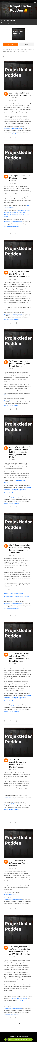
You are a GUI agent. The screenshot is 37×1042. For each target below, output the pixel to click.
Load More (18, 1024)
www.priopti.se (8, 797)
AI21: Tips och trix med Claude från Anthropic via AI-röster (20, 95)
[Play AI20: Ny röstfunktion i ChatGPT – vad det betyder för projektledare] (6, 273)
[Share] (16, 137)
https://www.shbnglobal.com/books (13, 593)
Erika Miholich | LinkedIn (10, 395)
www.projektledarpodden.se (11, 134)
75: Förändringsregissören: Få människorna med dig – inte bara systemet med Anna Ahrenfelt (20, 549)
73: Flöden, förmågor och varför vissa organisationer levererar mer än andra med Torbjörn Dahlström (20, 950)
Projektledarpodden (8, 20)
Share (11, 44)
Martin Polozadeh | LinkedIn (11, 799)
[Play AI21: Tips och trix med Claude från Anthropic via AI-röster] (6, 94)
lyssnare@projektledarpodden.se (13, 128)
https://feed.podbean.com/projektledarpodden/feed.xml (16, 23)
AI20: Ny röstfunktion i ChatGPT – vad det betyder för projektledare (19, 274)
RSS (27, 44)
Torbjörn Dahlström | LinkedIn (19, 998)
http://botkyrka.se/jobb (10, 894)
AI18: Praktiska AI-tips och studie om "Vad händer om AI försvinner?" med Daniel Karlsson (20, 657)
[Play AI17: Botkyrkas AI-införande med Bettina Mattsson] (6, 862)
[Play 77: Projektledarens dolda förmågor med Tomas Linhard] (6, 177)
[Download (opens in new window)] (11, 137)
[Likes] (5, 137)
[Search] (31, 2)
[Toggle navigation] (35, 2)
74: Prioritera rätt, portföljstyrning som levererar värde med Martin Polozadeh (17, 763)
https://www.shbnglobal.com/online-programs (16, 596)
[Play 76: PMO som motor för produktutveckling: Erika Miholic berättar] (6, 362)
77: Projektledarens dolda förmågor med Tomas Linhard (20, 178)
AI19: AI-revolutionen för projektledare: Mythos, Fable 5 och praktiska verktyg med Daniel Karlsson (20, 452)
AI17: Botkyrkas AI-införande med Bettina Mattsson (18, 863)
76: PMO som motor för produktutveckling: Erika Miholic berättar (19, 363)
